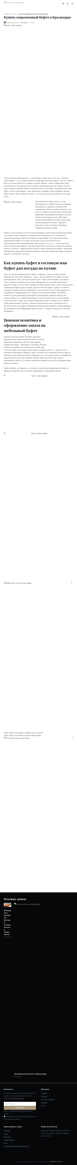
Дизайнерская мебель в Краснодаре (30, 1074)
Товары (44, 1093)
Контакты (7, 1137)
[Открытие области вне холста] (72, 3)
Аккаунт (44, 1096)
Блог (6, 1143)
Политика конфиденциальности (16, 1146)
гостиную (50, 243)
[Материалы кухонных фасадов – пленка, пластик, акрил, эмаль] (7, 905)
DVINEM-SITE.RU (56, 1162)
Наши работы (9, 1140)
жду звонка (20, 1108)
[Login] (63, 3)
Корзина (44, 1103)
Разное (31, 22)
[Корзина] (67, 3)
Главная (7, 1131)
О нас (6, 1134)
